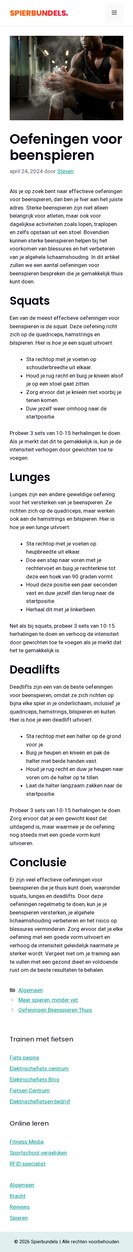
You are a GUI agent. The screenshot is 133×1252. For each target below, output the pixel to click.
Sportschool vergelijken (38, 1152)
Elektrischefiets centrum (39, 1068)
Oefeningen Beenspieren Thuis (55, 1010)
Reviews (20, 1207)
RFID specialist (28, 1163)
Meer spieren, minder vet (48, 1000)
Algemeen (30, 990)
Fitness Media (27, 1142)
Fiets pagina (24, 1057)
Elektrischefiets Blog (34, 1079)
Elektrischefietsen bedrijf (40, 1101)
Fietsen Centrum (30, 1090)
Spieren (19, 1218)
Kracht (18, 1196)
